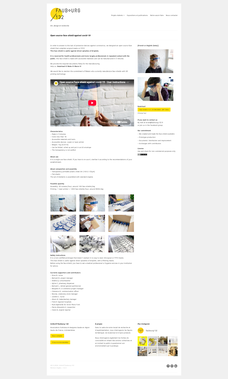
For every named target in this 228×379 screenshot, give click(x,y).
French (141, 45)
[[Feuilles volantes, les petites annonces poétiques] (162, 341)
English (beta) (152, 45)
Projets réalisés (117, 15)
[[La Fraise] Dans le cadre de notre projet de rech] (173, 351)
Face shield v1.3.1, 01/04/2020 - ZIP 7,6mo (154, 109)
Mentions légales (55, 368)
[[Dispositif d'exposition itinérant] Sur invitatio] (173, 341)
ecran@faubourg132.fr (154, 122)
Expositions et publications (137, 15)
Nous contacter (172, 15)
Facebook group (156, 125)
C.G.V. (65, 368)
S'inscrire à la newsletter (60, 342)
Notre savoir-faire (157, 15)
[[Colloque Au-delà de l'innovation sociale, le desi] (152, 341)
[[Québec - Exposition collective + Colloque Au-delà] (142, 341)
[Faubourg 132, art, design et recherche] (65, 14)
